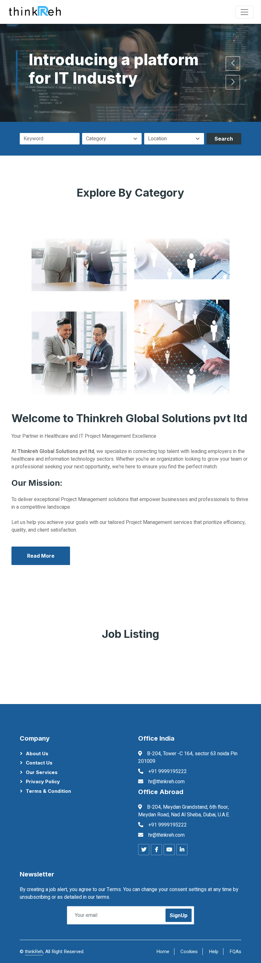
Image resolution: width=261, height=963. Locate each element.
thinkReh (34, 951)
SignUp (178, 915)
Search (224, 139)
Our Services (42, 772)
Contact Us (39, 763)
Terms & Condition (48, 791)
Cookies (189, 951)
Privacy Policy (43, 781)
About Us (37, 753)
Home (162, 951)
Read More (40, 556)
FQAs (235, 951)
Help (213, 951)
